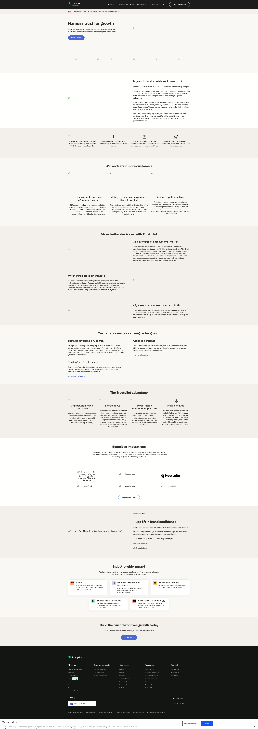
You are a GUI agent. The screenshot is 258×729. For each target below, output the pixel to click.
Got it (207, 723)
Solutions (110, 4)
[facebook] (178, 703)
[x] (180, 703)
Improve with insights (140, 355)
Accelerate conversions (77, 376)
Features (122, 4)
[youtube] (183, 703)
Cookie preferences (190, 723)
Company (152, 4)
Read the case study (140, 543)
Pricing (132, 4)
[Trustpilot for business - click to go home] (74, 5)
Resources (140, 4)
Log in (164, 4)
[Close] (189, 11)
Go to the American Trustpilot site (109, 11)
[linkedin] (175, 703)
